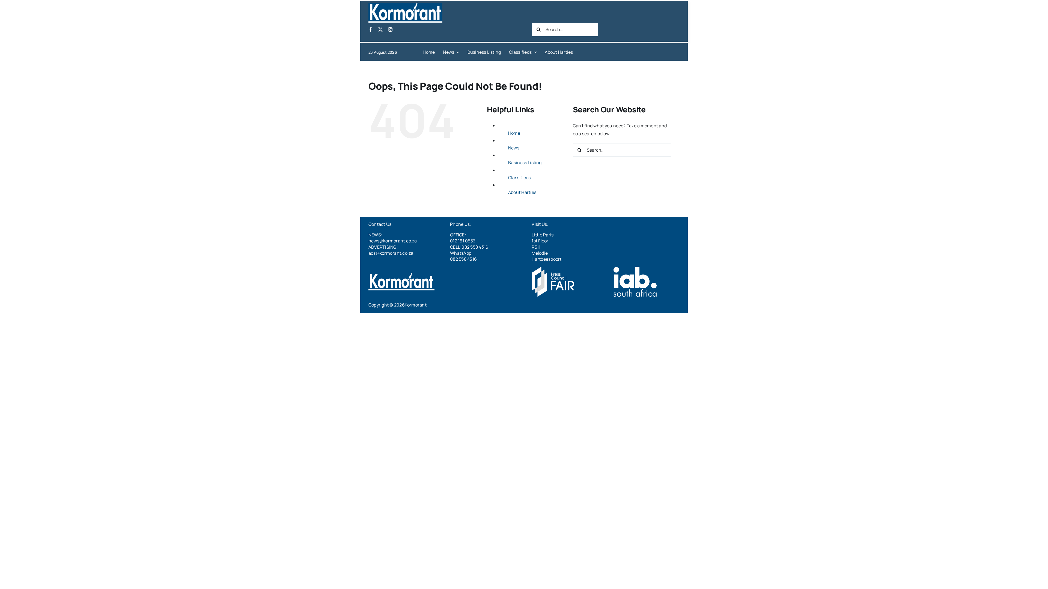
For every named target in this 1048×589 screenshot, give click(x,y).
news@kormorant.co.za (392, 241)
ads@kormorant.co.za (390, 253)
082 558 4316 (463, 259)
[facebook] (370, 29)
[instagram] (390, 29)
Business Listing (525, 163)
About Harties (522, 192)
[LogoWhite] (405, 5)
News (513, 148)
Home (514, 133)
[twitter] (380, 29)
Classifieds (519, 178)
